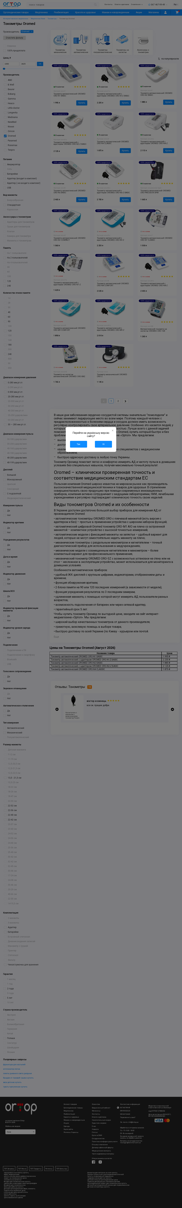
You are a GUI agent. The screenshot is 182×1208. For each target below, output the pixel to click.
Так (78, 444)
